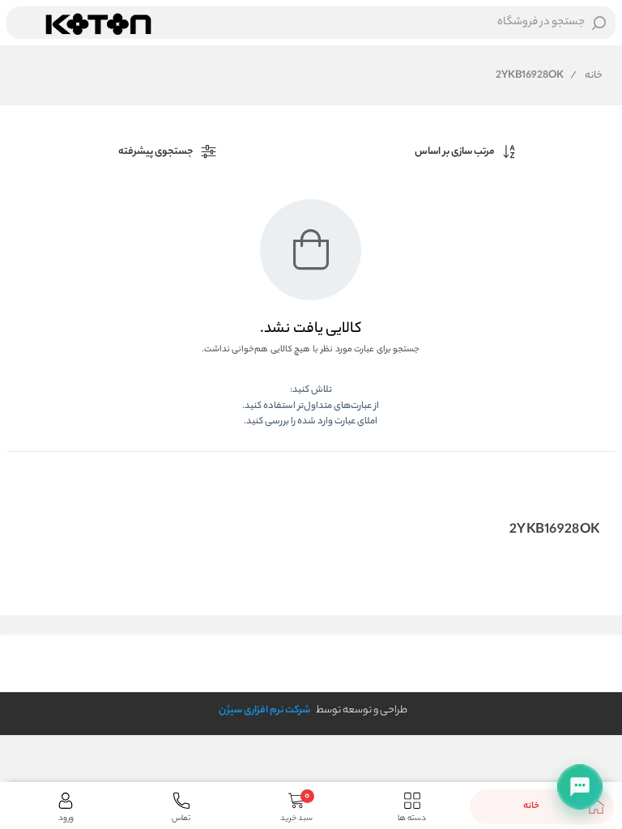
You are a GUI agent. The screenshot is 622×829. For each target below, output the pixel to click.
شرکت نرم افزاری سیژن (264, 710)
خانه (586, 76)
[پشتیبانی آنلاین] (580, 787)
